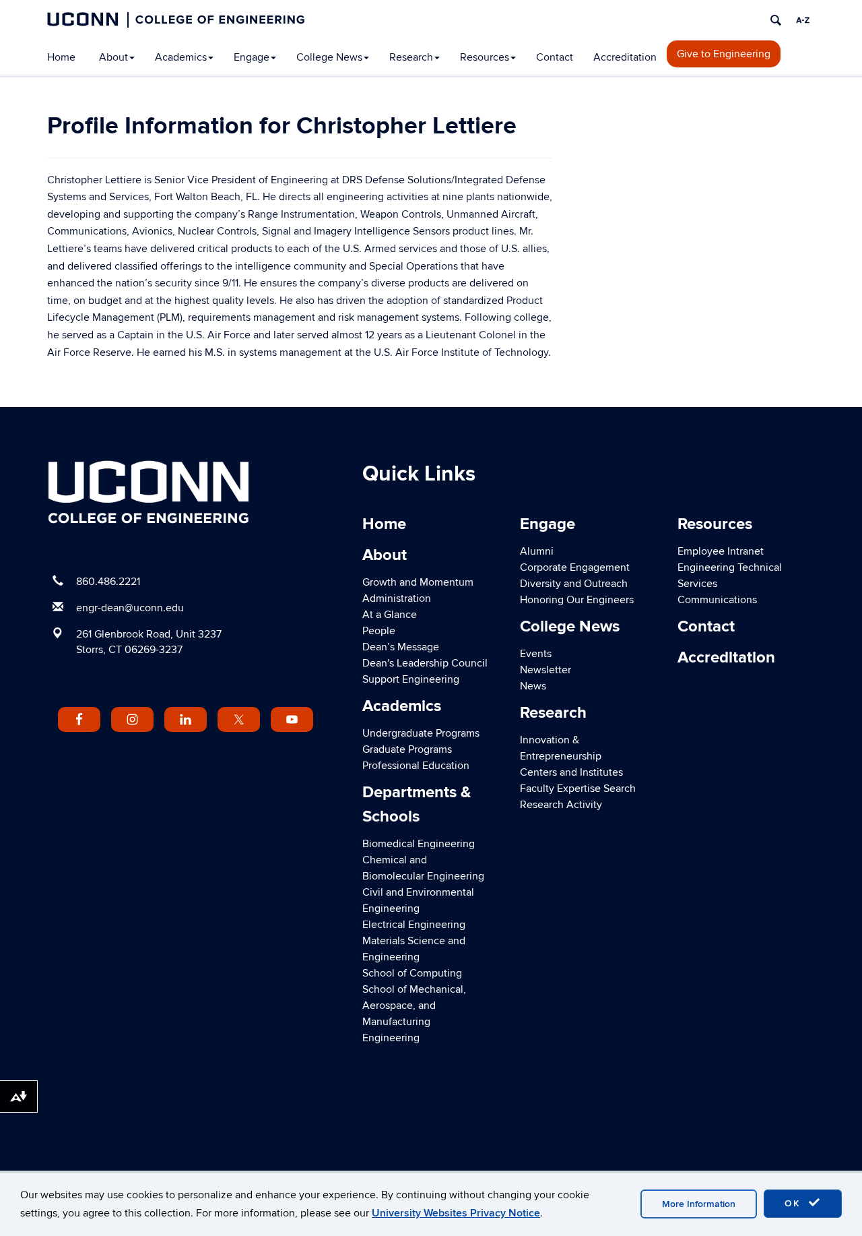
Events (536, 653)
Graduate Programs (407, 749)
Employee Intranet (720, 551)
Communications (717, 600)
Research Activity (561, 804)
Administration (396, 598)
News (533, 686)
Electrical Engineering (413, 924)
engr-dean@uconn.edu (130, 608)
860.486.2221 (108, 581)
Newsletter (545, 670)
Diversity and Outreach (574, 583)
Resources (484, 57)
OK (795, 1203)
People (378, 631)
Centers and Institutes (571, 772)
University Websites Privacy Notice (456, 1213)
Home (61, 57)
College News (329, 57)
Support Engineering (410, 679)
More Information (698, 1204)
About (113, 57)
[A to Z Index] (803, 20)
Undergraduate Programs (420, 733)
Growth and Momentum (417, 582)
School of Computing (412, 973)
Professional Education (415, 765)
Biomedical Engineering (418, 844)
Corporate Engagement (575, 567)
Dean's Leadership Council (425, 663)
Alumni (537, 551)
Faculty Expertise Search (578, 788)
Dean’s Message (400, 647)
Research (411, 57)
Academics (181, 57)
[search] (776, 20)
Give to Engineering (723, 54)
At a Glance (389, 614)
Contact (554, 57)
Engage (251, 57)
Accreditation (625, 57)
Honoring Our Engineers (577, 600)
